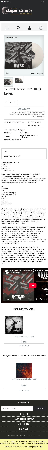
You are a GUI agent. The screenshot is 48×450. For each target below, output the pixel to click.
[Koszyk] (41, 27)
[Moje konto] (29, 28)
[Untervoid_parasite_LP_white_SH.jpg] (18, 80)
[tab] (24, 152)
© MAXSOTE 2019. (13, 436)
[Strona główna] (18, 11)
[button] (7, 28)
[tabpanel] (24, 232)
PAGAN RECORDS (18, 122)
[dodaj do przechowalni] (40, 88)
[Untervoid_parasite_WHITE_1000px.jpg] (8, 81)
